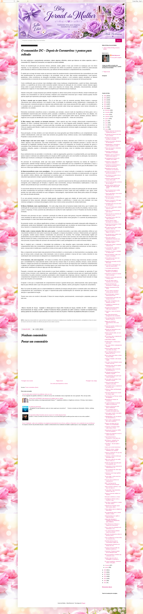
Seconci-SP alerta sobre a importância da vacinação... (112, 281)
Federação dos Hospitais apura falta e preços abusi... (112, 506)
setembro (107, 116)
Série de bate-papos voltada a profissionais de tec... (112, 295)
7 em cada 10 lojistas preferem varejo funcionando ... (112, 531)
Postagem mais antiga (91, 380)
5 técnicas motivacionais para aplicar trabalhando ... (112, 407)
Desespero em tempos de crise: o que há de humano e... (113, 172)
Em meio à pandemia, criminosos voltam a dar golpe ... (113, 562)
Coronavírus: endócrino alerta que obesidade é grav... (113, 456)
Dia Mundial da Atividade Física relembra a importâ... (112, 373)
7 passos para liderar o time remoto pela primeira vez (113, 194)
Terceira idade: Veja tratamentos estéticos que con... (112, 490)
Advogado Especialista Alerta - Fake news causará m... (112, 308)
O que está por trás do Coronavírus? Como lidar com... (113, 437)
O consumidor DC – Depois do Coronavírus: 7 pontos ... (112, 248)
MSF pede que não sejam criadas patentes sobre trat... (113, 228)
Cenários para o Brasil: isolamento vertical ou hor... (113, 245)
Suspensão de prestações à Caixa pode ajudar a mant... (113, 224)
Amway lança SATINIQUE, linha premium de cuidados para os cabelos (46, 398)
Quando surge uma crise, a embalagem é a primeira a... (112, 558)
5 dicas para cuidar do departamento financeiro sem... (113, 238)
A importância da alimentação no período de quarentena (112, 165)
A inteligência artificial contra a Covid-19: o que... (112, 499)
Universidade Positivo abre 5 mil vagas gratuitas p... (112, 218)
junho (106, 122)
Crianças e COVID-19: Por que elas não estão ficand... (113, 453)
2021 (105, 106)
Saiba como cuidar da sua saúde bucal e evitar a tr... (112, 460)
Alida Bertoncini (116, 55)
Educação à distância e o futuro (112, 496)
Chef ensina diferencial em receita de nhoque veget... (113, 393)
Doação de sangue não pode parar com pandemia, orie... (113, 463)
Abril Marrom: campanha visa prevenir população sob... (112, 441)
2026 (105, 95)
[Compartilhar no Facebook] (41, 329)
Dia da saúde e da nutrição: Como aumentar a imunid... (113, 380)
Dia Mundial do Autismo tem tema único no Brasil (113, 135)
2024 (105, 100)
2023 (105, 102)
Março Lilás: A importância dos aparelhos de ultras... (112, 301)
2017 (105, 574)
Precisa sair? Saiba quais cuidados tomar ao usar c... (113, 207)
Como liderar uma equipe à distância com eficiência (111, 271)
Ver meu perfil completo (115, 57)
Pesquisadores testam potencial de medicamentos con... (113, 467)
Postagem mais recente (27, 380)
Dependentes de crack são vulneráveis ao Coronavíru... (112, 169)
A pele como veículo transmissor (112, 447)
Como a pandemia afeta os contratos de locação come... (112, 410)
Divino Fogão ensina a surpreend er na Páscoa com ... (113, 386)
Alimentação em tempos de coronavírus (111, 400)
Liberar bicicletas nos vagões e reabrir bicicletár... (112, 516)
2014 (105, 580)
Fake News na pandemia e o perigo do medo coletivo (113, 503)
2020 (105, 108)
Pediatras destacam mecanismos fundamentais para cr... (113, 131)
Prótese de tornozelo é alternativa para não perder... (113, 148)
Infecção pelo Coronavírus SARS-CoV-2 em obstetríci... (113, 431)
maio (106, 125)
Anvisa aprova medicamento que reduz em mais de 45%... (112, 265)
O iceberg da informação (35, 406)
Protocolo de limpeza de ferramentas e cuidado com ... (112, 284)
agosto (107, 118)
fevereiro (107, 565)
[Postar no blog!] (38, 329)
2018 (105, 572)
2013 (105, 582)
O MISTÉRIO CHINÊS (110, 339)
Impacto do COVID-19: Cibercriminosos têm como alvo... (112, 323)
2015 (105, 578)
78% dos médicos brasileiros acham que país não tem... (112, 291)
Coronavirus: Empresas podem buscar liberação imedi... (112, 552)
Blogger (83, 603)
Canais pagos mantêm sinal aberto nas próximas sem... (113, 413)
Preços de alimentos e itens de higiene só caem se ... (112, 231)
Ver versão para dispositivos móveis (59, 383)
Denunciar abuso (107, 587)
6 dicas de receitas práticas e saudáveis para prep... (112, 383)
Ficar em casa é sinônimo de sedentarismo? (112, 480)
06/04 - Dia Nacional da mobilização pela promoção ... (112, 484)
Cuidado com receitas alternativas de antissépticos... (113, 142)
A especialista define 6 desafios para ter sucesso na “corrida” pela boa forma (47, 415)
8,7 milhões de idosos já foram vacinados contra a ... (112, 241)
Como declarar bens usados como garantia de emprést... (113, 235)
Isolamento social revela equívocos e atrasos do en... (113, 277)
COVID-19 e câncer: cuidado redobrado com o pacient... (112, 450)
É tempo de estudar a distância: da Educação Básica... (113, 326)
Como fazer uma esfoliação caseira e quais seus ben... (113, 363)
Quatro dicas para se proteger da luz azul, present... (112, 197)
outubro (107, 114)
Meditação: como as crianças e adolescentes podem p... (112, 155)
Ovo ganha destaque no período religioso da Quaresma (112, 403)
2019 (105, 570)
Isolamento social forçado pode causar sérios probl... (112, 179)
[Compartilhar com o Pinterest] (42, 329)
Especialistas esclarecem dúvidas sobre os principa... (113, 274)
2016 (105, 576)
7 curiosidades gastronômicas (112, 268)
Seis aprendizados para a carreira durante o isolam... (113, 513)
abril (106, 127)
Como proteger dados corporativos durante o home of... (113, 318)
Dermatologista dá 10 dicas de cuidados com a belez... (112, 159)
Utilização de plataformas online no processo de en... (113, 535)
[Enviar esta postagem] (33, 329)
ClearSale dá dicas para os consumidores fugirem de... (112, 541)
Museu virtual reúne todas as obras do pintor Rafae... (113, 356)
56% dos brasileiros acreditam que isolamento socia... (113, 555)
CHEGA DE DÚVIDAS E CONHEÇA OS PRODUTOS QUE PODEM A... (112, 521)
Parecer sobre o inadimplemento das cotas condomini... (112, 420)
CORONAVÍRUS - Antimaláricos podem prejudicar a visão (112, 145)
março (106, 129)
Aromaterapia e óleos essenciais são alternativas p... (112, 369)
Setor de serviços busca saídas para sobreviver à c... (112, 190)
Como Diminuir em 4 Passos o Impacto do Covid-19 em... (112, 524)
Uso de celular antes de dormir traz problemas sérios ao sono (37, 394)
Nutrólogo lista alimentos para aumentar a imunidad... (112, 138)
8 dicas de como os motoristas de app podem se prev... (113, 214)
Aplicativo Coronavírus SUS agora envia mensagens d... (113, 201)
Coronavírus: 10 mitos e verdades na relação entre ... (113, 252)
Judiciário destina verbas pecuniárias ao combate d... (112, 221)
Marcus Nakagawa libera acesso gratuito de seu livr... (112, 352)
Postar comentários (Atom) (31, 387)
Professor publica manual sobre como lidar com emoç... (112, 349)
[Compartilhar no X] (39, 329)
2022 (105, 104)
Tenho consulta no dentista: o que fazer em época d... (113, 487)
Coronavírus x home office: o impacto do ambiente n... (112, 162)
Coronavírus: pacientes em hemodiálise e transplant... (112, 152)
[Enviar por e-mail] (36, 329)
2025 (105, 97)
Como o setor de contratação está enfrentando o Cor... (113, 528)
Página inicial (59, 380)
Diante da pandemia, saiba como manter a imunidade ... (112, 255)
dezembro (107, 110)
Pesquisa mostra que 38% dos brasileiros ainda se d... (112, 548)
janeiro (107, 567)
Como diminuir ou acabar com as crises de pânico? (113, 176)
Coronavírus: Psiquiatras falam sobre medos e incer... (112, 427)
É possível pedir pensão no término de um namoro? (113, 182)
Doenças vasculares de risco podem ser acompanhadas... (112, 424)
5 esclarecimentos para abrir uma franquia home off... (113, 298)
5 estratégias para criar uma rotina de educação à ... (113, 204)
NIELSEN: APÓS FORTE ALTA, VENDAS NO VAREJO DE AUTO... (112, 187)
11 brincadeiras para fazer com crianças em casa (112, 258)
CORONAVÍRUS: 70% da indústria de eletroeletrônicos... (113, 417)
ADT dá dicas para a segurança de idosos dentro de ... (113, 337)
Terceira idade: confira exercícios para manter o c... (113, 477)
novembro (107, 112)
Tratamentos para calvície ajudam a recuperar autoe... (113, 366)
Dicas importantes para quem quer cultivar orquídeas (113, 376)
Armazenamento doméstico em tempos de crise (112, 545)
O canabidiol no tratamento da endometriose (112, 305)
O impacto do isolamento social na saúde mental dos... (113, 434)
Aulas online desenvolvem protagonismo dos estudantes (112, 315)
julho (106, 120)
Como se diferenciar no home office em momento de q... (113, 538)
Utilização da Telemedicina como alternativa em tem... (113, 330)
